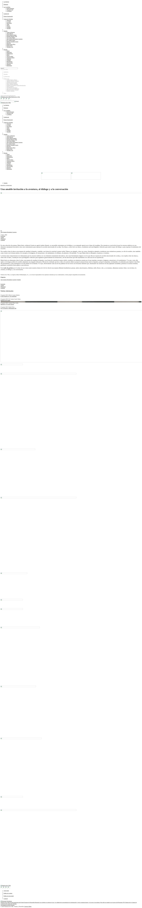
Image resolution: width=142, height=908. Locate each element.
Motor (8, 55)
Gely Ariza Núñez (11, 37)
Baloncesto (9, 52)
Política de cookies (8, 893)
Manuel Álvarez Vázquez (12, 90)
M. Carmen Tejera (11, 40)
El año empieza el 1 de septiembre (8, 296)
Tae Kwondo (10, 63)
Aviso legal (6, 890)
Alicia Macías (10, 33)
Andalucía (6, 71)
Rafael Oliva (9, 45)
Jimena (8, 25)
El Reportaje (6, 78)
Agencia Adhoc (28, 906)
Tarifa (8, 24)
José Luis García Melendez (13, 88)
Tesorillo (9, 28)
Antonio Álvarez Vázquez (13, 81)
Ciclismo (9, 60)
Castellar (9, 27)
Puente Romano (10, 8)
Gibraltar (6, 74)
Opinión (5, 31)
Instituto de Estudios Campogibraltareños (16, 85)
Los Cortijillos (7, 7)
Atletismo (9, 59)
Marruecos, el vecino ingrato (7, 304)
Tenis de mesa (10, 56)
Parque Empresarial (8, 16)
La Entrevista (7, 76)
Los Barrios (6, 1)
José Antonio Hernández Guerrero (14, 39)
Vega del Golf (10, 9)
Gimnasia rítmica (10, 57)
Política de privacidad (9, 896)
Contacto (6, 898)
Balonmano (9, 65)
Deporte (5, 49)
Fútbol (8, 51)
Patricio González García (12, 41)
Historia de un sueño (5, 300)
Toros (5, 93)
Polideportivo (10, 53)
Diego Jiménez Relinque (12, 84)
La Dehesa (9, 11)
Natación (9, 64)
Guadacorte (6, 13)
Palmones (6, 4)
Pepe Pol (9, 43)
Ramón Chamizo (10, 91)
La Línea (9, 21)
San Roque (9, 23)
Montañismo (9, 61)
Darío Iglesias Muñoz (12, 35)
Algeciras (9, 20)
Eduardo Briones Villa (12, 36)
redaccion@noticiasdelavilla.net (8, 95)
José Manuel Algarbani (12, 87)
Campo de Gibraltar (8, 19)
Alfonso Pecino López (12, 82)
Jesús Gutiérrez (10, 86)
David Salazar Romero (12, 83)
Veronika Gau (10, 47)
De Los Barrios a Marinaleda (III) (8, 308)
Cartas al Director (11, 32)
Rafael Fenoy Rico (11, 44)
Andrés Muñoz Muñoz (12, 80)
